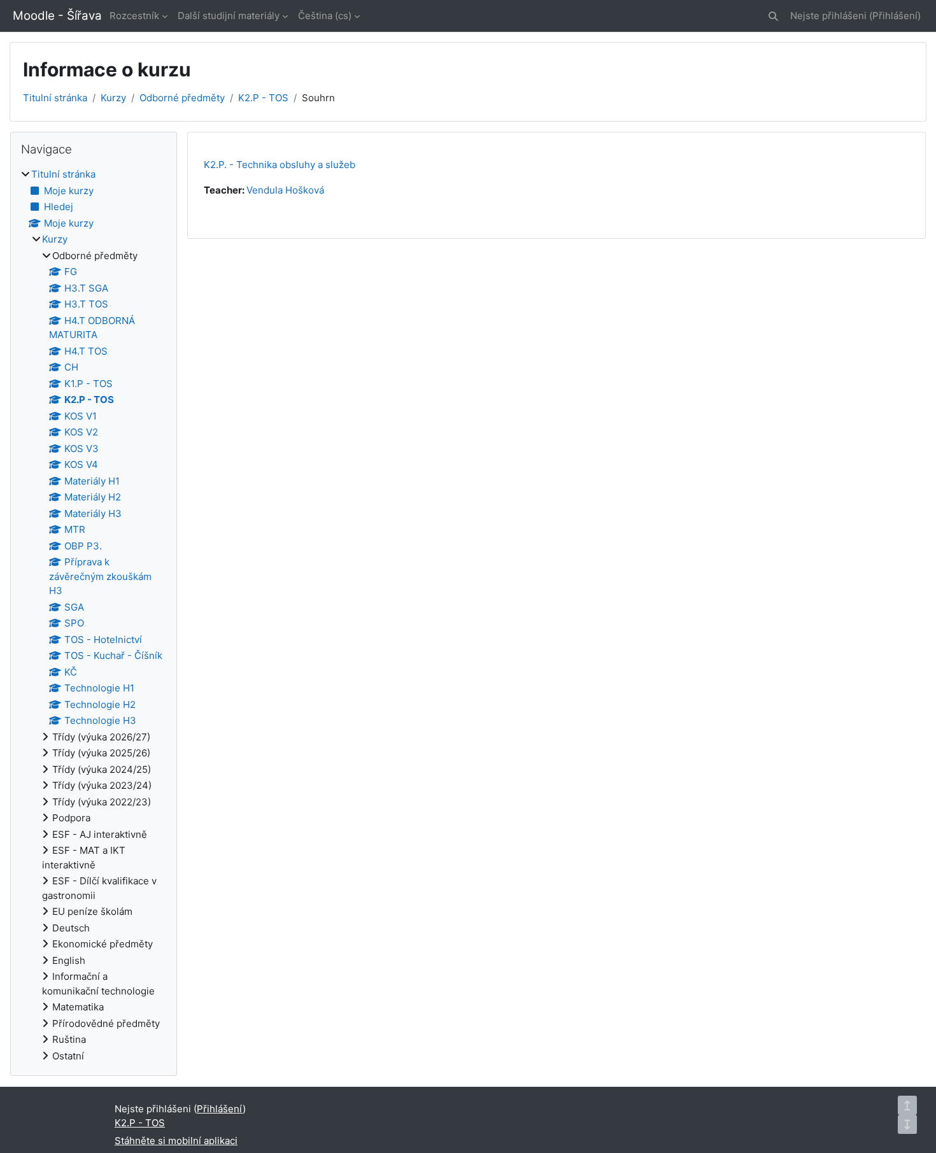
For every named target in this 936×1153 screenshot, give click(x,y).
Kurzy (113, 98)
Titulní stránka (55, 98)
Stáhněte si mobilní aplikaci (176, 1141)
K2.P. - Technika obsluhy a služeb (279, 165)
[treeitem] (93, 615)
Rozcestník (134, 16)
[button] (773, 16)
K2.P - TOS (263, 98)
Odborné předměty (182, 98)
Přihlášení (895, 16)
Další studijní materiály (229, 16)
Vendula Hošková (285, 190)
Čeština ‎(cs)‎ (324, 16)
